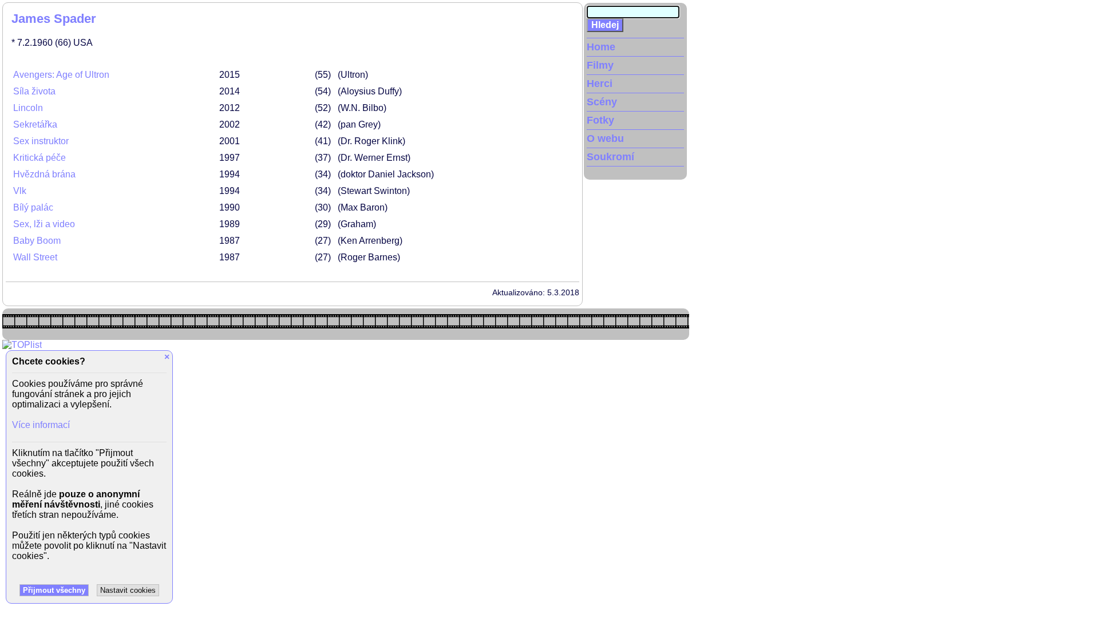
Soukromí (610, 157)
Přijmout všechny (54, 590)
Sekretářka (35, 124)
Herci (599, 83)
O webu (605, 138)
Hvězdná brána (44, 174)
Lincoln (28, 108)
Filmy (600, 65)
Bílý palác (33, 207)
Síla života (34, 91)
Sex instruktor (41, 141)
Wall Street (35, 257)
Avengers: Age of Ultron (61, 75)
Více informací (41, 425)
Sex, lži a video (44, 224)
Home (601, 47)
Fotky (600, 120)
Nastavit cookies (128, 590)
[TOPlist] (22, 345)
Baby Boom (37, 240)
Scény (602, 102)
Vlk (19, 191)
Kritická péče (39, 158)
